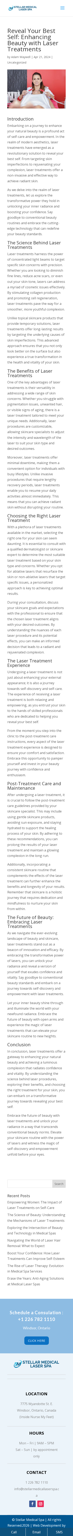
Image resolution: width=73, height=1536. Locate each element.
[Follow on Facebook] (32, 1504)
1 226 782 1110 (36, 1482)
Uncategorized (16, 62)
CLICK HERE (36, 1340)
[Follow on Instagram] (40, 1504)
